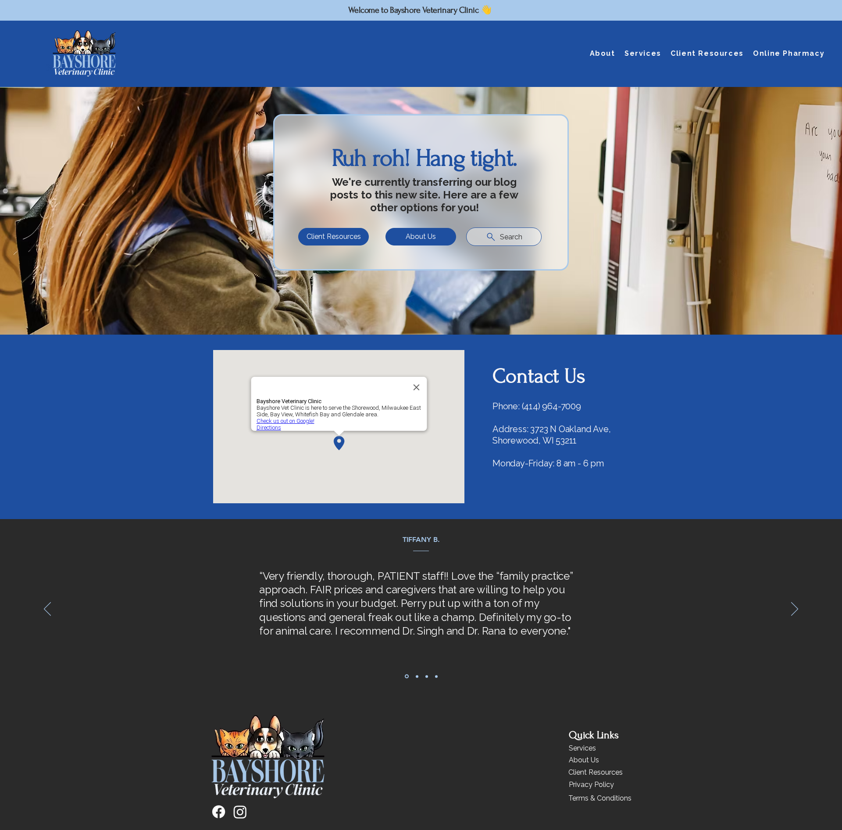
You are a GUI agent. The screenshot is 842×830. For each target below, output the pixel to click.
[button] (602, 53)
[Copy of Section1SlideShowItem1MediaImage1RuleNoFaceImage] (406, 676)
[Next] (794, 609)
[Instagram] (240, 811)
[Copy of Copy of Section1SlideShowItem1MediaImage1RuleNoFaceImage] (426, 676)
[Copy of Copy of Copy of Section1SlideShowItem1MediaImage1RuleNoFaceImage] (436, 676)
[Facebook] (218, 811)
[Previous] (47, 609)
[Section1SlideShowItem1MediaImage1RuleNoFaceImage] (416, 676)
